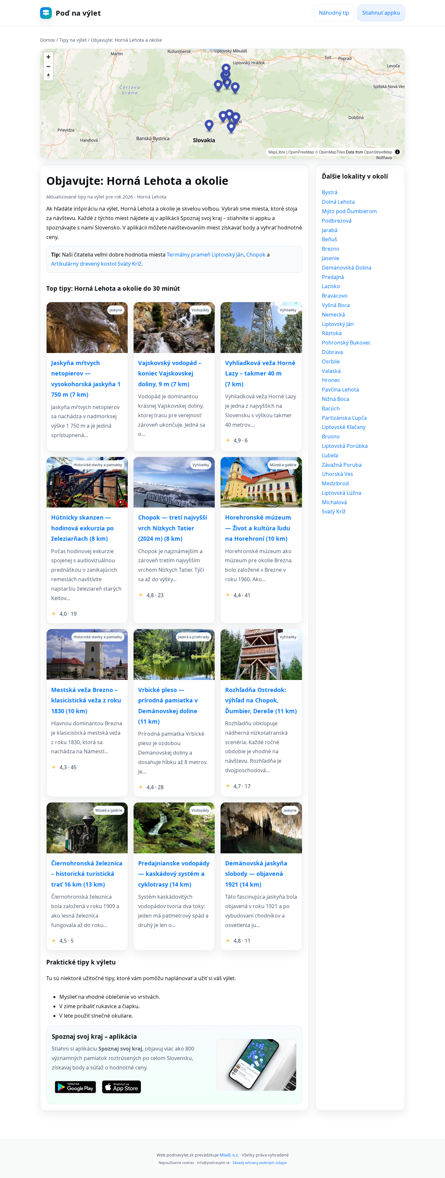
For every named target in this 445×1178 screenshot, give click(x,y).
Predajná (333, 277)
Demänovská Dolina (346, 267)
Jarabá (329, 230)
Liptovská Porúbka (345, 445)
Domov (47, 40)
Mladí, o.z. (229, 1155)
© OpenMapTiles (330, 152)
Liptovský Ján (338, 324)
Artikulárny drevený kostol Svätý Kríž (96, 263)
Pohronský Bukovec (346, 342)
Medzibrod (335, 483)
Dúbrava (332, 352)
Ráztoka (332, 333)
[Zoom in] (48, 57)
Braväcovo (335, 295)
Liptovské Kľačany (344, 427)
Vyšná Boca (336, 305)
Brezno (330, 248)
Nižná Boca (335, 399)
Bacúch (331, 408)
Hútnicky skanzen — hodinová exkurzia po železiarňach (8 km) (82, 527)
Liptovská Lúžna (341, 492)
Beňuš (329, 239)
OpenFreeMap (301, 152)
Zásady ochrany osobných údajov (260, 1162)
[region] (222, 104)
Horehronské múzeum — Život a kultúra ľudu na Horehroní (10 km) (258, 527)
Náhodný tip (334, 12)
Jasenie (330, 258)
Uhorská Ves (337, 474)
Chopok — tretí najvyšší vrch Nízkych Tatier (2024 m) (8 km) (172, 527)
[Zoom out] (48, 66)
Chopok (256, 254)
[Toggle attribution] (397, 152)
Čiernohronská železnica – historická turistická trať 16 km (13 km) (86, 873)
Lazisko (331, 286)
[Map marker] (235, 89)
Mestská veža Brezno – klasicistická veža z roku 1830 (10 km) (86, 700)
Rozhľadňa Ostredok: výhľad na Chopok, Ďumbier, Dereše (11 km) (261, 700)
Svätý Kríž (334, 511)
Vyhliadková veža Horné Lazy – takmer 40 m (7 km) (260, 373)
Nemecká (333, 314)
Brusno (331, 436)
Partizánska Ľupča (344, 417)
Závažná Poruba (342, 464)
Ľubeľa (330, 455)
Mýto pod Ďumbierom (349, 211)
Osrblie (331, 361)
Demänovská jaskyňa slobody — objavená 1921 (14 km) (256, 873)
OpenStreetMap (378, 152)
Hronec (331, 380)
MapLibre (276, 152)
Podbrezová (337, 220)
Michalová (334, 502)
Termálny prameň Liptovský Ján (205, 254)
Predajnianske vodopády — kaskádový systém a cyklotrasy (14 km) (173, 873)
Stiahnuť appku (381, 12)
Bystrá (329, 192)
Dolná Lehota (338, 201)
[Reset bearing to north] (48, 76)
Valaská (331, 371)
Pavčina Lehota (340, 389)
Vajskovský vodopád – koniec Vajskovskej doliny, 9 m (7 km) (169, 373)
